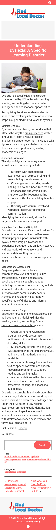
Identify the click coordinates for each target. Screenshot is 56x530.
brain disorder (11, 456)
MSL (24, 459)
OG (5, 462)
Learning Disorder (12, 459)
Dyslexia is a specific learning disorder (23, 95)
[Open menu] (52, 3)
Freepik (23, 428)
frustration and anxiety (28, 245)
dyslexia (35, 456)
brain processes (34, 133)
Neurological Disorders (15, 472)
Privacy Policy (33, 521)
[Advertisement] (28, 31)
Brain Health (24, 456)
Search (42, 445)
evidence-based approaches (18, 325)
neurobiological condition (39, 459)
